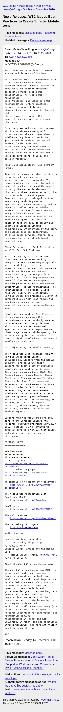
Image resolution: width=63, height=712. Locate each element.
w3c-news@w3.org (20, 56)
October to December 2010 (39, 9)
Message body (33, 32)
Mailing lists (26, 5)
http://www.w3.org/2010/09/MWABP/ (31, 509)
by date (52, 682)
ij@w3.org (35, 542)
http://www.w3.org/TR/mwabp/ (28, 500)
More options (13, 36)
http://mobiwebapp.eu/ (24, 527)
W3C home (9, 5)
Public (40, 5)
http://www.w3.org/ (17, 79)
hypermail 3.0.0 (49, 699)
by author (38, 685)
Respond (49, 32)
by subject (24, 685)
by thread (10, 685)
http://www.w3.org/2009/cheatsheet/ (33, 518)
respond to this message (36, 674)
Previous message (41, 40)
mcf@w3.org (46, 49)
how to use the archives (27, 689)
